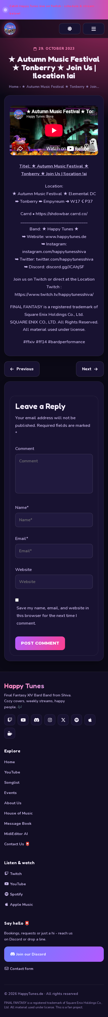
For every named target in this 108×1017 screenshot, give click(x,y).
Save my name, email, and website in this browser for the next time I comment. (53, 615)
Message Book (17, 823)
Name (22, 507)
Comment (24, 449)
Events (10, 792)
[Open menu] (93, 28)
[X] (63, 719)
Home (14, 86)
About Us (12, 803)
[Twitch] (9, 719)
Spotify (16, 894)
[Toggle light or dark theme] (69, 28)
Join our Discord (30, 954)
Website (23, 569)
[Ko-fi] (9, 733)
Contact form (21, 968)
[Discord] (36, 719)
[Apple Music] (89, 719)
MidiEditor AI (16, 833)
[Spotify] (76, 719)
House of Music (18, 813)
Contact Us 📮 (17, 844)
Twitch (15, 873)
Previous (25, 369)
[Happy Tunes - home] (10, 28)
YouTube (12, 772)
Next (86, 369)
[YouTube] (23, 719)
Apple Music (21, 904)
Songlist (11, 782)
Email (21, 538)
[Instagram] (49, 719)
